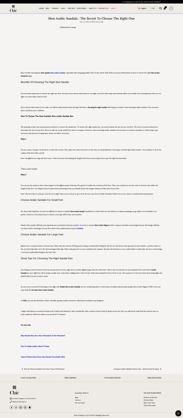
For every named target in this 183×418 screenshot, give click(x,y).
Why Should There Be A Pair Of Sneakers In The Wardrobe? (43, 336)
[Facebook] (11, 407)
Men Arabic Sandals (57, 73)
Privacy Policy (148, 400)
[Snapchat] (30, 407)
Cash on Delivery (28, 378)
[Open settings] (171, 8)
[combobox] (143, 8)
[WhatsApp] (25, 407)
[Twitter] (16, 407)
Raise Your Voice (149, 403)
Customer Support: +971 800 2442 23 (24, 398)
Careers (77, 400)
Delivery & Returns (150, 397)
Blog (76, 397)
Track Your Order (150, 405)
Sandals (80, 228)
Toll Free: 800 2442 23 (19, 402)
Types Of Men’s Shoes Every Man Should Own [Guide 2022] (43, 357)
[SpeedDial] (178, 413)
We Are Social (80, 403)
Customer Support (112, 378)
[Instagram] (20, 407)
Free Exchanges (154, 378)
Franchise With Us (82, 393)
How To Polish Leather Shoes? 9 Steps (35, 346)
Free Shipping (70, 378)
